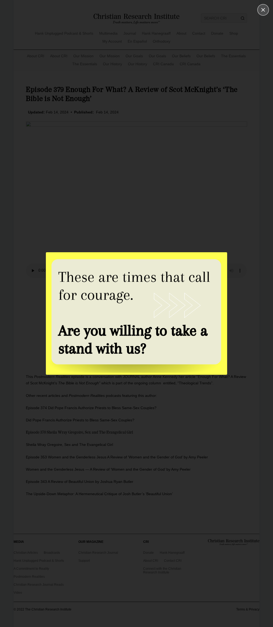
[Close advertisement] (263, 10)
